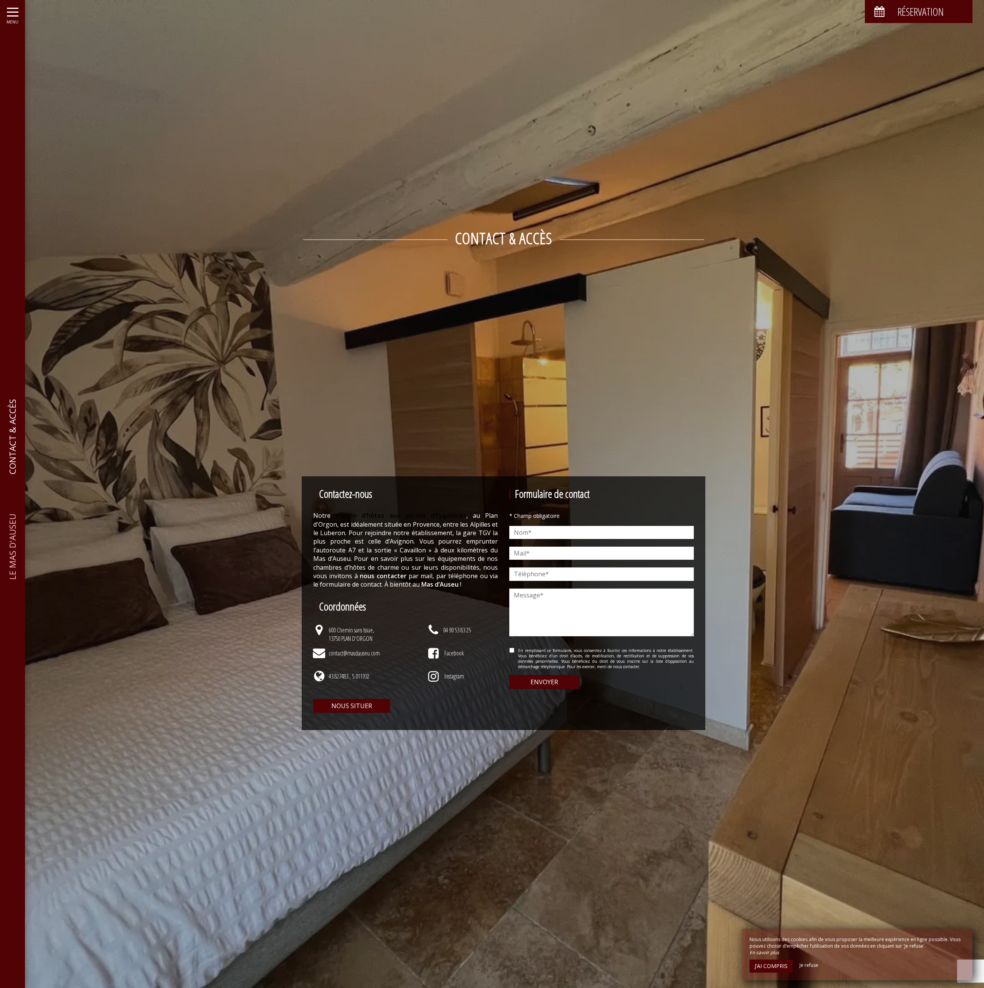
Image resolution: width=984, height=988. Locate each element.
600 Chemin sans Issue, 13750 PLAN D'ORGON (351, 634)
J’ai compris (771, 966)
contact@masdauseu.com (354, 653)
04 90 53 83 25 (457, 630)
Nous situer (351, 706)
